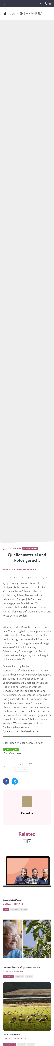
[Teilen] (6, 781)
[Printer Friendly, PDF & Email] (11, 749)
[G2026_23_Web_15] (27, 939)
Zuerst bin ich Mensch (12, 900)
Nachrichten (20, 769)
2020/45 (18, 764)
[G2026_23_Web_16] (27, 871)
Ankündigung (8, 976)
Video (6, 909)
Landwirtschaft (30, 548)
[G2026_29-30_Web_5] (27, 1006)
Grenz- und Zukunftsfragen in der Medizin (21, 967)
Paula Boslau (20, 1039)
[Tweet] (15, 781)
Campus (29, 764)
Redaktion (31, 570)
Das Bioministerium (11, 1035)
